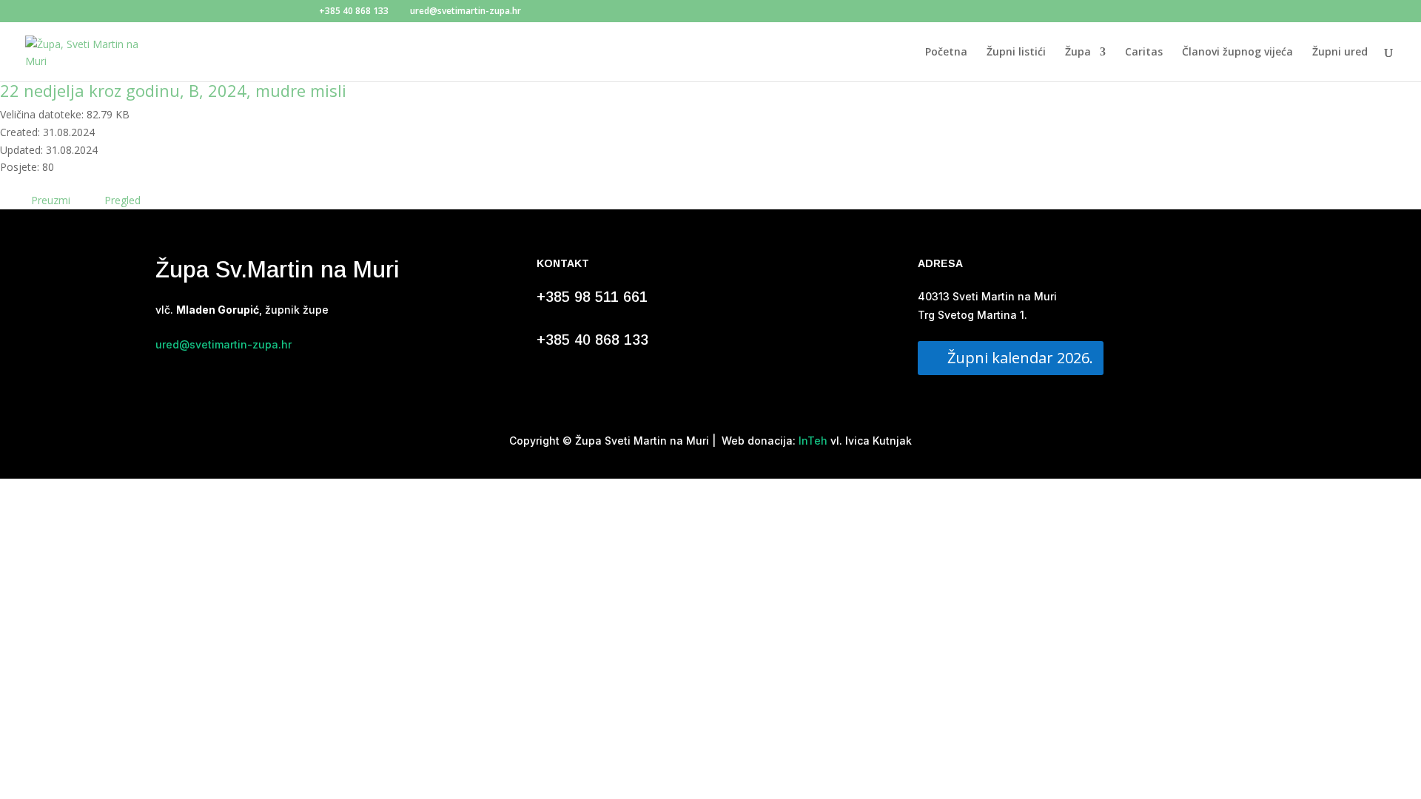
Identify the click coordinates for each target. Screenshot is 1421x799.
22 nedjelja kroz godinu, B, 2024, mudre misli (173, 90)
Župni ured (1340, 52)
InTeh (811, 440)
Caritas (1144, 52)
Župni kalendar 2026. (1020, 358)
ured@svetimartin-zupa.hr (223, 344)
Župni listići (1016, 52)
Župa (1078, 52)
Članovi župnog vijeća (1237, 52)
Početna (946, 52)
